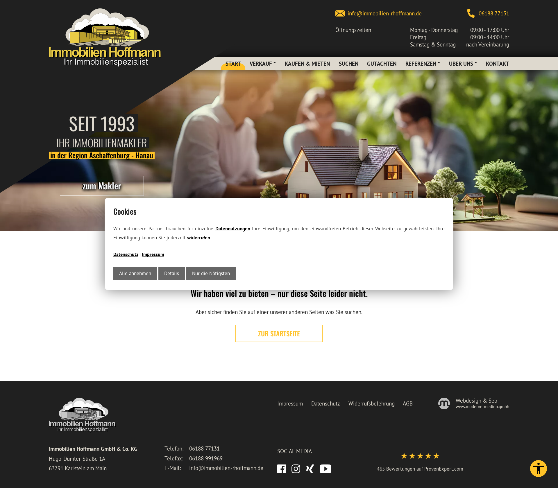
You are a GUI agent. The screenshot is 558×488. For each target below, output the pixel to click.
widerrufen (198, 237)
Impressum (153, 254)
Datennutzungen (232, 228)
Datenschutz (125, 254)
